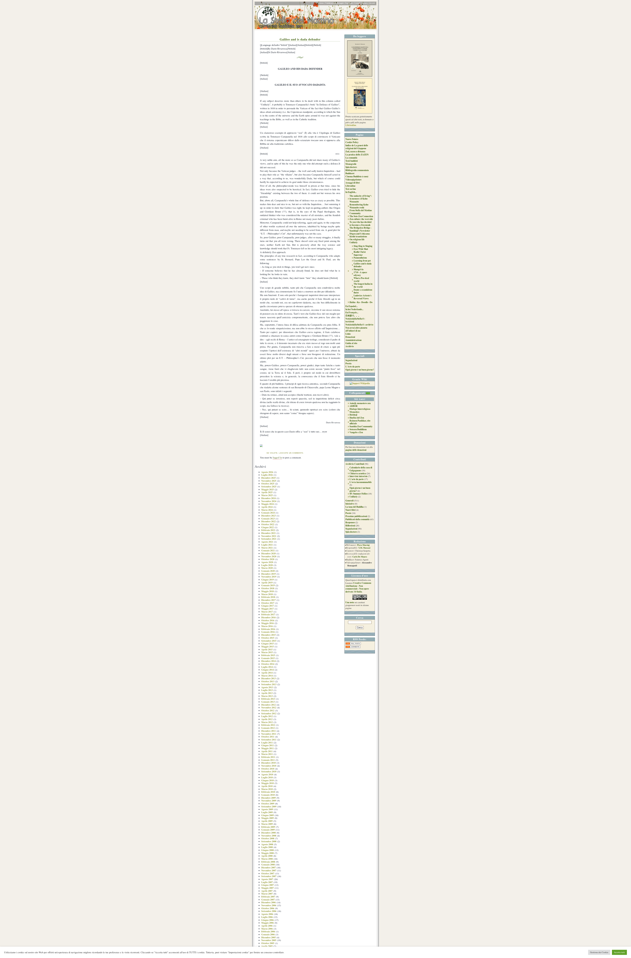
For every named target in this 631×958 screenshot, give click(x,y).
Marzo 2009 (267, 824)
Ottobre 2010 (267, 768)
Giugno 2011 (267, 745)
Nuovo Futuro (351, 139)
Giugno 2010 (267, 780)
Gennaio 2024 (268, 512)
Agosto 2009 (267, 809)
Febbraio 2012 (268, 725)
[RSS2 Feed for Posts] (353, 644)
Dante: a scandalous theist (363, 291)
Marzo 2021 (267, 547)
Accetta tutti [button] (619, 952)
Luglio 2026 (267, 475)
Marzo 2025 (267, 495)
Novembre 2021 (268, 536)
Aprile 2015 (267, 649)
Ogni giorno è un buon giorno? (359, 369)
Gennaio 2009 (268, 829)
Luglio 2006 (267, 917)
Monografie (350, 164)
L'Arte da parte (352, 366)
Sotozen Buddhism (358, 429)
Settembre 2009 (268, 806)
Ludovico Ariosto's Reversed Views (362, 297)
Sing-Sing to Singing (363, 246)
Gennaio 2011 (268, 760)
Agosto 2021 (267, 541)
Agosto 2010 (267, 774)
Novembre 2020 (268, 556)
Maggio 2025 (267, 489)
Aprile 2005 (267, 946)
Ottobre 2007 (267, 873)
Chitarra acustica (358, 473)
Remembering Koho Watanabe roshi (359, 206)
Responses (350, 522)
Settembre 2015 (268, 640)
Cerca (359, 617)
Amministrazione (353, 340)
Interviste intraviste (359, 476)
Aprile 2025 (267, 492)
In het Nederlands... (354, 309)
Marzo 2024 (267, 510)
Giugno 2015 (267, 643)
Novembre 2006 (268, 905)
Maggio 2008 (267, 853)
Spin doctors (351, 167)
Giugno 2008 (267, 850)
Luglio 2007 (267, 882)
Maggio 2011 (267, 748)
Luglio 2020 (267, 565)
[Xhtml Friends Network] (368, 393)
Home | (322, 3)
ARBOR (354, 406)
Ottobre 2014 (267, 664)
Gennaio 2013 (268, 701)
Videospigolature (353, 179)
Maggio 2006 (267, 922)
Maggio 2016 (267, 623)
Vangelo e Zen (356, 432)
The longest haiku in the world (363, 285)
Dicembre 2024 (268, 498)
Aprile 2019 (267, 582)
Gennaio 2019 (268, 585)
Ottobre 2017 (267, 603)
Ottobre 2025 (267, 483)
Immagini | (341, 3)
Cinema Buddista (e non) (356, 176)
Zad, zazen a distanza (355, 151)
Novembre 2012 (268, 707)
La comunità (351, 157)
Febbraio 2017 (268, 614)
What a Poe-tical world (361, 279)
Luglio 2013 (267, 690)
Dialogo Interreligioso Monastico (360, 410)
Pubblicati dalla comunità (357, 519)
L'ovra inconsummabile (361, 482)
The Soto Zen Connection (361, 216)
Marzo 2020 (267, 568)
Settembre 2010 (268, 771)
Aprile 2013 (267, 693)
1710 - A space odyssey (360, 274)
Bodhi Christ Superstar (360, 253)
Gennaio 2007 (268, 899)
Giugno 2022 (267, 527)
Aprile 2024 (267, 507)
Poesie (348, 513)
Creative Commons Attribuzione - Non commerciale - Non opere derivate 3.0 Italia (358, 587)
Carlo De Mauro (359, 556)
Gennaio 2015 (268, 658)
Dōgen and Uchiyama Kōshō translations (360, 235)
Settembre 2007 (268, 876)
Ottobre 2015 (267, 637)
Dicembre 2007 (268, 867)
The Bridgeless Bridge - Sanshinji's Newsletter (360, 229)
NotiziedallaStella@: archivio (359, 324)
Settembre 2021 (268, 538)
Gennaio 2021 (268, 550)
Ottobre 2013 (267, 681)
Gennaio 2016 (268, 632)
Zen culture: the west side (361, 219)
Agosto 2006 (267, 914)
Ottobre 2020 (267, 559)
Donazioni (350, 337)
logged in (277, 457)
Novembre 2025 (268, 480)
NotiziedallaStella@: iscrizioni (355, 320)
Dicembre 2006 (268, 902)
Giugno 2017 (267, 605)
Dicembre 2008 (268, 832)
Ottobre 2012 (267, 710)
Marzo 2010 (267, 789)
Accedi (372, 3)
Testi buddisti (351, 160)
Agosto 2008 (267, 844)
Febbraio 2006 (268, 931)
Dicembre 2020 (268, 553)
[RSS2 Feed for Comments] (352, 647)
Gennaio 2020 (268, 571)
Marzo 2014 (267, 675)
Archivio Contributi (354, 464)
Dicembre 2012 (268, 704)
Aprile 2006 (267, 925)
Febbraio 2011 (268, 757)
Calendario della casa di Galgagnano (361, 469)
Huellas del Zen (357, 417)
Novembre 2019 (268, 576)
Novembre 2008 (268, 835)
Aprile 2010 (267, 786)
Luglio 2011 (267, 742)
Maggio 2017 (267, 608)
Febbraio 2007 (268, 896)
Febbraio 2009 (268, 827)
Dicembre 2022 (268, 521)
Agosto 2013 (267, 687)
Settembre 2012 (268, 713)
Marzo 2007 (267, 893)
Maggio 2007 (267, 888)
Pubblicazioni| (330, 3)
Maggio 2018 (267, 591)
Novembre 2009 (268, 800)
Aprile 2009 (267, 821)
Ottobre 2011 (267, 736)
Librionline (350, 125)
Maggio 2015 (267, 646)
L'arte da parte (357, 479)
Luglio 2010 (267, 777)
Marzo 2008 (267, 858)
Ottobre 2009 (267, 803)
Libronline (350, 185)
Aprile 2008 (267, 856)
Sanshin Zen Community (361, 426)
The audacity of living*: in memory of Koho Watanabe (361, 198)
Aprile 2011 (267, 751)
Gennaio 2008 (268, 864)
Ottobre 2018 (267, 588)
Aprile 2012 (267, 719)
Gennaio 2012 (268, 728)
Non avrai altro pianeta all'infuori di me (356, 329)
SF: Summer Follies (359, 493)
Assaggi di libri (352, 182)
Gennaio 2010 (268, 795)
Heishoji (353, 414)
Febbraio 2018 (268, 597)
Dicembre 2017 (268, 600)
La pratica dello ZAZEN (357, 154)
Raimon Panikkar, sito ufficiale (360, 422)
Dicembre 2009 (268, 797)
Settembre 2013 (268, 684)
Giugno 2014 (267, 669)
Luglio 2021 (267, 544)
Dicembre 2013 (268, 678)
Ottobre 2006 (267, 908)
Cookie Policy (352, 142)
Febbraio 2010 (268, 792)
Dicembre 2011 (268, 731)
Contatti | (357, 3)
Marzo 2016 (267, 626)
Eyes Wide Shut (361, 249)
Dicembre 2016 (268, 617)
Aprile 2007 (267, 891)
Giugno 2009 (267, 815)
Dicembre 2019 (268, 574)
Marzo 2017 (267, 611)
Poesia (348, 363)
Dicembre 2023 (268, 515)
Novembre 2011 (268, 734)
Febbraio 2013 (268, 698)
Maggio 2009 (267, 818)
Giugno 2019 (267, 579)
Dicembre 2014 (268, 661)
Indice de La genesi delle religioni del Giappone (356, 147)
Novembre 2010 (268, 765)
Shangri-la (358, 269)
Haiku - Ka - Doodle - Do (361, 302)
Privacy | (365, 3)
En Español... (351, 306)
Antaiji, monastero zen (360, 403)
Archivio (349, 346)
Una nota (349, 602)
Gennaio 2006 (268, 934)
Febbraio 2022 (268, 530)
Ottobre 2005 (267, 943)
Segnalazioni (351, 360)
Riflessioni (350, 525)
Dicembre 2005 (268, 937)
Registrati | (349, 3)
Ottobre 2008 (267, 838)
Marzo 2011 (267, 754)
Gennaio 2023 (268, 518)
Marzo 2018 (267, 594)
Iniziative (349, 503)
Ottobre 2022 (267, 524)
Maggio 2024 (267, 504)
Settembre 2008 (268, 841)
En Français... (351, 312)
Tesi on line (350, 189)
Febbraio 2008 (268, 861)
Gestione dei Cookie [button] (599, 952)
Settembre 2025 (268, 486)
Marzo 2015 (267, 652)
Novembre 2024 (268, 501)
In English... (350, 192)
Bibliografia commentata (357, 170)
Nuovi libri (350, 510)
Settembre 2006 (268, 911)
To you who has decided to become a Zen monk (360, 223)
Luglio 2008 (267, 847)
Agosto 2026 (267, 472)
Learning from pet (362, 260)
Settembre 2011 (268, 739)
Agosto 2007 (267, 879)
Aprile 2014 (267, 672)
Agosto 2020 (267, 562)
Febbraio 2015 (268, 655)
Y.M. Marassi (364, 547)
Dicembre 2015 (268, 635)
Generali (349, 500)
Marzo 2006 (267, 928)
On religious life (357, 239)
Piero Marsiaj (363, 544)
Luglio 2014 (267, 667)
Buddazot (349, 173)
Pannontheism (360, 257)
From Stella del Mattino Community (361, 212)
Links (348, 333)
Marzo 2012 (267, 722)
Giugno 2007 (267, 885)
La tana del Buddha (354, 506)
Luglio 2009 (267, 812)
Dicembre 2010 (268, 762)
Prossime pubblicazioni (356, 516)
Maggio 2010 (267, 783)
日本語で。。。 (352, 315)
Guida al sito (351, 343)
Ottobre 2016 (267, 620)
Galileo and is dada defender (300, 39)
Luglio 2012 (267, 716)
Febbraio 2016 (268, 629)
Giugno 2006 (267, 920)
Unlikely (354, 242)
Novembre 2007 (268, 870)
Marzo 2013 (267, 696)
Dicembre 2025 (268, 477)
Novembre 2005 (268, 940)
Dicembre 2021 (268, 533)
